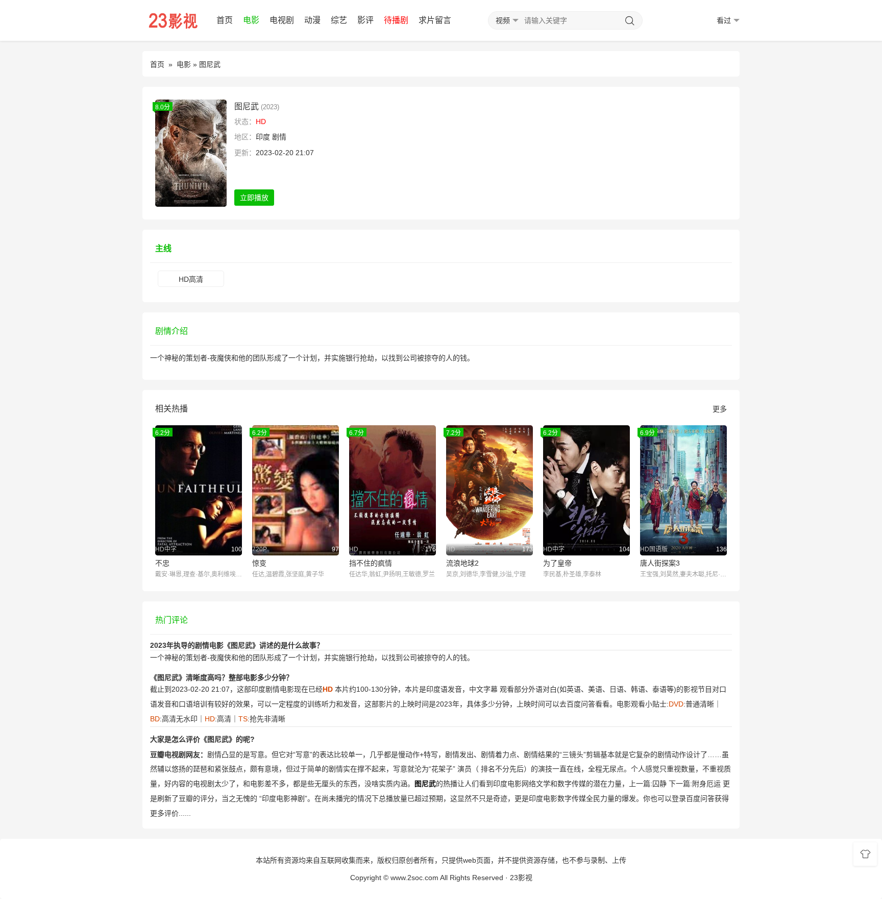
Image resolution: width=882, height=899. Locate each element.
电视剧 (282, 20)
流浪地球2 (462, 563)
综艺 (339, 20)
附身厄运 (706, 784)
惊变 (259, 563)
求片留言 (435, 20)
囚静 (659, 784)
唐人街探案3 (660, 563)
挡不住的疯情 (370, 563)
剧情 (279, 137)
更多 (720, 409)
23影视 (521, 877)
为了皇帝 (557, 563)
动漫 (312, 20)
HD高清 (191, 279)
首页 (224, 20)
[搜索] (630, 21)
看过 (724, 20)
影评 (365, 20)
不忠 (162, 563)
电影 (251, 20)
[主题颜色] (865, 854)
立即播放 (254, 197)
